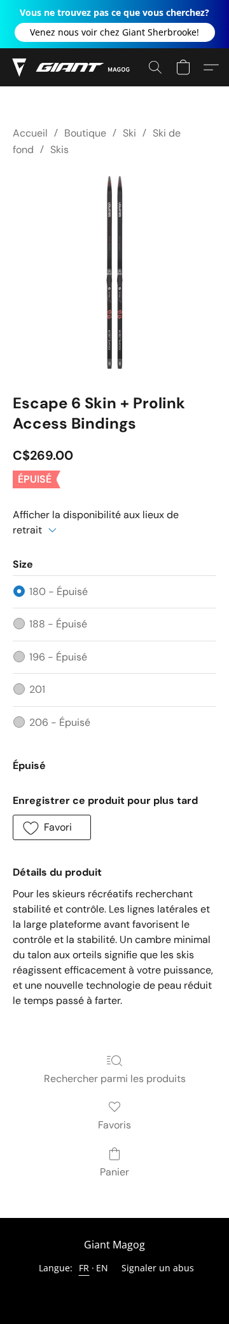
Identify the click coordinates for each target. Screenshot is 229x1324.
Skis (59, 149)
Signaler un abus (157, 1268)
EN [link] (102, 1268)
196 (58, 657)
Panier (114, 1172)
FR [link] (84, 1268)
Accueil (30, 133)
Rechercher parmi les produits (115, 1078)
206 (59, 722)
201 (37, 689)
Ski (129, 133)
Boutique (85, 133)
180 (58, 591)
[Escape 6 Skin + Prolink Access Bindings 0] (114, 272)
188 (58, 624)
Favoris (114, 1125)
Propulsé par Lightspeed (114, 1290)
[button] (115, 32)
